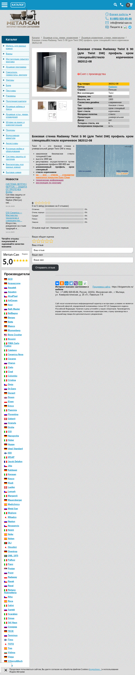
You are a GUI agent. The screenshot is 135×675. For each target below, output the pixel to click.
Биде (8, 85)
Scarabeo (12, 614)
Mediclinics (14, 504)
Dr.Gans (12, 388)
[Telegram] (71, 283)
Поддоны (10, 130)
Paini (10, 564)
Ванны (9, 54)
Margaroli (13, 496)
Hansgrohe (13, 436)
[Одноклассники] (62, 283)
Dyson (11, 397)
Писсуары (11, 90)
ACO (10, 279)
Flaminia (12, 410)
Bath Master (14, 309)
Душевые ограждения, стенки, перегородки (102, 37)
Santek (11, 609)
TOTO (11, 644)
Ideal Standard (15, 448)
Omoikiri (12, 547)
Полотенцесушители (16, 101)
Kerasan (12, 474)
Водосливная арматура (12, 136)
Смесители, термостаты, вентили (16, 73)
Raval (11, 585)
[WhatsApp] (80, 283)
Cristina (12, 380)
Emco (11, 406)
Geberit (11, 418)
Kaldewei (12, 470)
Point (10, 573)
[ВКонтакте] (57, 283)
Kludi (10, 483)
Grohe (11, 427)
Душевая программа (16, 67)
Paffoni (11, 560)
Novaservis (13, 525)
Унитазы (10, 80)
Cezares (12, 359)
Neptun (11, 521)
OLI (10, 543)
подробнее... (95, 669)
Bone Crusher (15, 334)
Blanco (11, 326)
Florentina (13, 414)
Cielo (10, 367)
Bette (10, 322)
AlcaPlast (12, 296)
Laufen (11, 487)
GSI (10, 431)
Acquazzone (14, 283)
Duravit (11, 393)
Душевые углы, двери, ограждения (17, 115)
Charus (11, 363)
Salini (11, 605)
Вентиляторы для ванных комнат (15, 165)
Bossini (12, 339)
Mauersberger (15, 500)
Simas (11, 618)
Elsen (11, 401)
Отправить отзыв (45, 267)
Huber (11, 440)
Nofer (10, 534)
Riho (10, 597)
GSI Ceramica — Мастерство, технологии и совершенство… (14, 216)
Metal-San (13, 508)
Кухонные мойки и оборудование (15, 149)
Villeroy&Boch (15, 661)
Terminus (12, 635)
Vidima (11, 652)
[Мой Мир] (66, 283)
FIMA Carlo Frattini (11, 344)
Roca (10, 601)
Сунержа (12, 627)
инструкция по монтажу (48, 182)
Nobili (11, 530)
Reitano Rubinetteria (10, 591)
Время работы (118, 14)
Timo (10, 639)
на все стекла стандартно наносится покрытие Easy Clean (55, 176)
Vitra (10, 665)
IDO (10, 453)
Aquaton (12, 292)
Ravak (11, 581)
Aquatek (12, 287)
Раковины (11, 96)
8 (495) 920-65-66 (121, 18)
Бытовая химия (13, 172)
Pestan (11, 568)
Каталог (36, 37)
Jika (10, 466)
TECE (11, 631)
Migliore (12, 513)
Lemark (11, 491)
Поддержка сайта (102, 287)
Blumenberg (14, 330)
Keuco (11, 478)
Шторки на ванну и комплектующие (15, 123)
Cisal (10, 371)
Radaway (12, 577)
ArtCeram (12, 300)
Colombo (12, 376)
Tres (10, 648)
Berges (11, 317)
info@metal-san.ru (121, 22)
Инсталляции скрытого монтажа (17, 60)
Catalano (12, 350)
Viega (11, 657)
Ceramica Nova (15, 354)
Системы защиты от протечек (16, 157)
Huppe (11, 444)
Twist (110, 93)
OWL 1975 (13, 555)
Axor (10, 304)
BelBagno (13, 313)
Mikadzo (12, 517)
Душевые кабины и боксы (15, 107)
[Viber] (76, 283)
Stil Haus (12, 622)
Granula (12, 423)
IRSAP (11, 457)
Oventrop (12, 551)
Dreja (10, 384)
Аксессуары (12, 143)
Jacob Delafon (15, 461)
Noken (11, 538)
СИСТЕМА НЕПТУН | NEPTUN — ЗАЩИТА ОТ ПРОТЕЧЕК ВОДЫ (16, 188)
